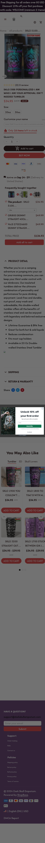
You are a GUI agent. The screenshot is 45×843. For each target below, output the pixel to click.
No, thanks (29, 432)
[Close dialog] (43, 409)
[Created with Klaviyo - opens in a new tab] (22, 435)
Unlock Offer (29, 426)
